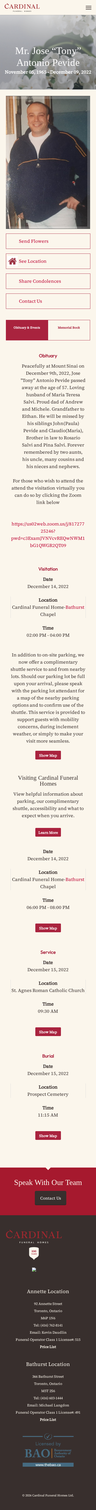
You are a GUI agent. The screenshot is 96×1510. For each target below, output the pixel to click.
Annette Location (48, 1291)
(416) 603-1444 (51, 1398)
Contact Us (30, 301)
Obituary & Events (27, 328)
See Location (33, 261)
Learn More (48, 832)
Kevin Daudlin (54, 1332)
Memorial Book (69, 328)
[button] (88, 7)
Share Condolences (40, 281)
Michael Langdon (54, 1405)
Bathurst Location (48, 1364)
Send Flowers (33, 241)
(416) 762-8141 (51, 1325)
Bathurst (75, 607)
